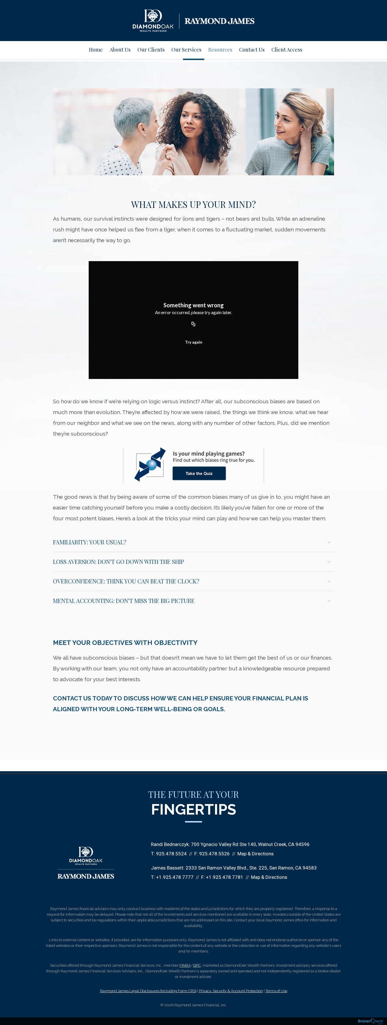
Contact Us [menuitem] (252, 49)
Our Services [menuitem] (186, 49)
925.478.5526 (214, 853)
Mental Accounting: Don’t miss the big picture (124, 600)
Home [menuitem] (96, 49)
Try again (193, 342)
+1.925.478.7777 (175, 877)
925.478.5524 (171, 853)
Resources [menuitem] (220, 49)
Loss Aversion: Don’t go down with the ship (118, 561)
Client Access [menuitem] (286, 49)
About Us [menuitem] (120, 49)
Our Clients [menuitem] (151, 49)
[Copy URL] (193, 324)
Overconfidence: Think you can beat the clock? (126, 581)
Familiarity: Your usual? (89, 542)
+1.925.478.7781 (224, 877)
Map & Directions (255, 853)
